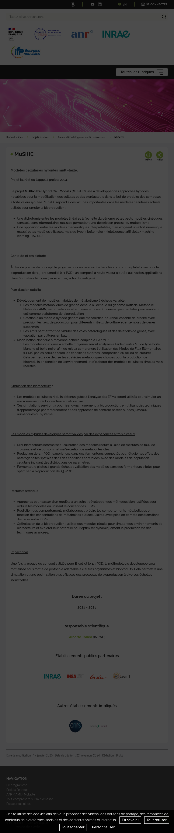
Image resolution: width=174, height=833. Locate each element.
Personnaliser (103, 827)
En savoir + (130, 820)
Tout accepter (73, 827)
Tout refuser (157, 820)
